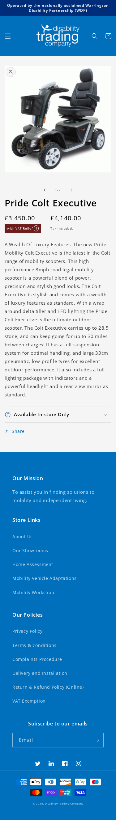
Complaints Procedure (37, 659)
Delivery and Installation (39, 673)
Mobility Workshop (33, 592)
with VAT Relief (22, 228)
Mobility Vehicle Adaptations (44, 578)
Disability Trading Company (64, 803)
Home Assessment (32, 564)
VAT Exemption (29, 701)
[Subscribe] (96, 740)
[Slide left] (44, 190)
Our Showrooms (30, 550)
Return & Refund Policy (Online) (48, 687)
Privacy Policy (27, 631)
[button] (8, 36)
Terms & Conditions (34, 645)
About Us (22, 536)
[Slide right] (72, 190)
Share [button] (18, 431)
